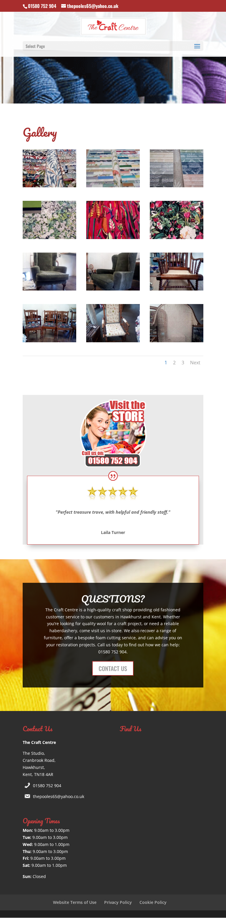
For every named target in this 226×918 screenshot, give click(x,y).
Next (195, 362)
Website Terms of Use (75, 902)
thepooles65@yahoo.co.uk (58, 796)
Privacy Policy (118, 902)
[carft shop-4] (49, 340)
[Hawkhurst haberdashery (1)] (176, 340)
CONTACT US (113, 668)
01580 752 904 (47, 785)
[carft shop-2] (49, 289)
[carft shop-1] (176, 289)
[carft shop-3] (113, 289)
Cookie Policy (153, 902)
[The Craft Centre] (49, 185)
